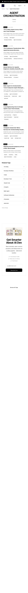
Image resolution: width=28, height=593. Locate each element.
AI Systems (16, 77)
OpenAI (5, 154)
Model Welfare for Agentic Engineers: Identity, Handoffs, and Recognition (13, 68)
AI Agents (15, 114)
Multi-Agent (12, 37)
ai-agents (6, 135)
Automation (6, 119)
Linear (15, 156)
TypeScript (16, 117)
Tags (7, 9)
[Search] (14, 5)
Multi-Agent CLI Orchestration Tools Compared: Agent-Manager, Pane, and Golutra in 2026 (14, 87)
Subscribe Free (14, 270)
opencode (6, 98)
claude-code (14, 96)
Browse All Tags (14, 287)
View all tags (5, 207)
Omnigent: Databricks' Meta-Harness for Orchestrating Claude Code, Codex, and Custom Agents (14, 129)
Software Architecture (18, 58)
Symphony (11, 154)
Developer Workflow (8, 39)
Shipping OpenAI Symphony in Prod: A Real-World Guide (14, 147)
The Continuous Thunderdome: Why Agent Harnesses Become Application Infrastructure (14, 49)
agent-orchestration (14, 94)
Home (3, 9)
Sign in (19, 5)
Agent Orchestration (18, 39)
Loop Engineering (7, 114)
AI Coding (6, 37)
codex (20, 96)
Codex (16, 154)
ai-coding (6, 94)
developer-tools (7, 96)
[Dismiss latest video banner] (25, 1)
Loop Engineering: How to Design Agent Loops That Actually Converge (13, 108)
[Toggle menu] (24, 5)
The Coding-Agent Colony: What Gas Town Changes (13, 30)
